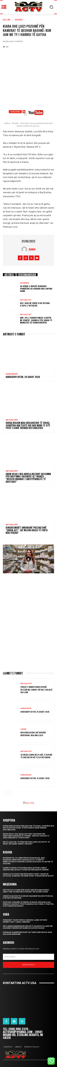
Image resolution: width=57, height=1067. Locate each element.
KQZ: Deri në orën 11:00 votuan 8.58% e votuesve (35, 304)
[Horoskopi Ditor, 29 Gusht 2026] (28, 354)
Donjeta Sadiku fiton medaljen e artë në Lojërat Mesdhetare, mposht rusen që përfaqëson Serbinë (26, 869)
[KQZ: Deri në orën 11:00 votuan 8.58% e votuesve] (10, 303)
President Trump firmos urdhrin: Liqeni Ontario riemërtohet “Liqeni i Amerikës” (25, 921)
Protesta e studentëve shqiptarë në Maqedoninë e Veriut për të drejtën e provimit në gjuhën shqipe (26, 891)
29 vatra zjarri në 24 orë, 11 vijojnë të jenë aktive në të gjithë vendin (36, 756)
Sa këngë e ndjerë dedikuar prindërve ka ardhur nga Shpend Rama (36, 289)
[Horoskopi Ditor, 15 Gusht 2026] (10, 710)
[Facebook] (20, 257)
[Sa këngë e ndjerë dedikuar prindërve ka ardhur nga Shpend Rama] (10, 287)
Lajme (23, 729)
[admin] (25, 249)
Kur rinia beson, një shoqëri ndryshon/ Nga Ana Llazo (33, 734)
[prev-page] (5, 792)
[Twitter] (31, 257)
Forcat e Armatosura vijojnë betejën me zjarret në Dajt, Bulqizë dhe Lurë (36, 689)
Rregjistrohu (28, 965)
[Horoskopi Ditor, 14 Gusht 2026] (10, 777)
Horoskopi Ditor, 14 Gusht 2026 (35, 778)
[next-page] (9, 792)
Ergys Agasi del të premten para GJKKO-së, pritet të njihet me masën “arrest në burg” (26, 843)
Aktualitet (26, 300)
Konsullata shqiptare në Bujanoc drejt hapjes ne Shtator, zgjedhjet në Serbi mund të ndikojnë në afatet (28, 875)
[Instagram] (25, 257)
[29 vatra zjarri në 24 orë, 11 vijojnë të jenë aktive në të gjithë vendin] (10, 755)
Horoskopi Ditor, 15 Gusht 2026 (34, 711)
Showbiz (19, 19)
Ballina (6, 19)
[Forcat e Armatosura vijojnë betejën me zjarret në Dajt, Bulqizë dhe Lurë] (10, 688)
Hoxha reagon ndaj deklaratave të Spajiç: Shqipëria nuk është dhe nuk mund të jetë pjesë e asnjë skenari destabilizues (28, 425)
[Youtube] (36, 257)
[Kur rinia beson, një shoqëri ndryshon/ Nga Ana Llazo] (10, 733)
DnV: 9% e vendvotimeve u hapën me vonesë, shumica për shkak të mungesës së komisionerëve (36, 320)
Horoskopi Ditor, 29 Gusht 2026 (23, 377)
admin (32, 249)
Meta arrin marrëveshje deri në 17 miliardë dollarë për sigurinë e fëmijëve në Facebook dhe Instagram (28, 927)
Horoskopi (12, 374)
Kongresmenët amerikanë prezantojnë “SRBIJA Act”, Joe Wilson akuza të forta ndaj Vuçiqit (27, 530)
